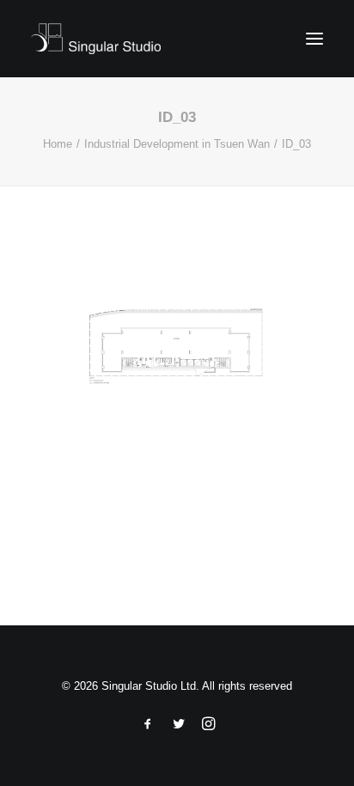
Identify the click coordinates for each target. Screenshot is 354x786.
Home (57, 143)
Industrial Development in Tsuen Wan (177, 143)
